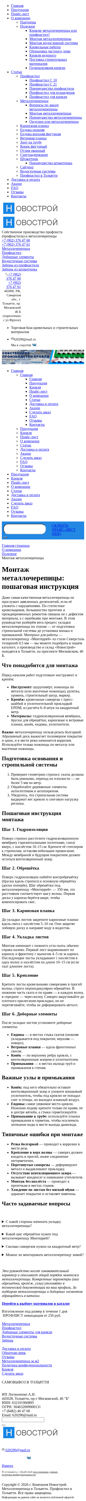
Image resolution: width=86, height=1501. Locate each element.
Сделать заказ (12, 1373)
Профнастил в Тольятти (39, 175)
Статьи (16, 72)
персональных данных (45, 1471)
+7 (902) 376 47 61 (16, 244)
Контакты (18, 196)
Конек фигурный (33, 146)
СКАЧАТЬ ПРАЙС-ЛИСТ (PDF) (63, 530)
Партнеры (28, 22)
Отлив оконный (32, 151)
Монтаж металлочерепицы (50, 39)
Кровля (7, 1369)
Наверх (7, 1466)
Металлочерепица (34, 101)
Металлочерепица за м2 (20, 1361)
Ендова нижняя (32, 130)
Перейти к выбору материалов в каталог (36, 1303)
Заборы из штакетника (19, 269)
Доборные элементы (18, 257)
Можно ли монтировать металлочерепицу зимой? (45, 1255)
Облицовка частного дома (49, 51)
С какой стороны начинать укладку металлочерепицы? (31, 1224)
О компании (20, 18)
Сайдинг (27, 167)
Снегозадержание (34, 155)
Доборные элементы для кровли (27, 1332)
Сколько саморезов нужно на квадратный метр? (43, 1246)
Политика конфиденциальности (27, 1365)
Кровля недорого (42, 55)
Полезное (27, 26)
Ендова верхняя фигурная (40, 134)
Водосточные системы (37, 171)
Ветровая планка (33, 138)
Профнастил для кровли (48, 97)
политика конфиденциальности (19, 1474)
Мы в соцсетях (15, 1458)
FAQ (14, 188)
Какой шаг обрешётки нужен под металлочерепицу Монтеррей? (30, 1236)
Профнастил (30, 76)
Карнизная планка (34, 126)
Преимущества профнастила (51, 88)
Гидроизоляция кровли (47, 68)
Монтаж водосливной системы (53, 43)
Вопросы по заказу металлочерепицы (44, 107)
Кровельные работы (45, 47)
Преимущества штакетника (50, 163)
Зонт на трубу (31, 142)
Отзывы (17, 192)
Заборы (7, 1340)
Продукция (20, 10)
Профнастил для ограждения (52, 93)
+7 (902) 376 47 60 (16, 240)
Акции (16, 184)
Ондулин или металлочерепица (54, 122)
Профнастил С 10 (43, 80)
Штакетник (29, 159)
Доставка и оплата (25, 180)
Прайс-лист (20, 14)
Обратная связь (14, 1353)
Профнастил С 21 (43, 84)
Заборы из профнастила (20, 265)
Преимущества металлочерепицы (55, 117)
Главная (17, 6)
